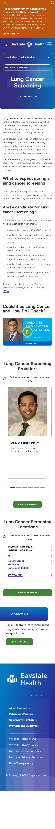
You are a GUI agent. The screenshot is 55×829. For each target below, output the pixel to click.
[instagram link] (26, 695)
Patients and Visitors (21, 714)
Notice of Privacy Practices (26, 757)
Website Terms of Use (23, 738)
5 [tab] (36, 487)
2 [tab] (18, 487)
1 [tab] (12, 487)
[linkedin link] (42, 695)
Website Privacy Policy (23, 745)
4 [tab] (30, 487)
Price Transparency (21, 763)
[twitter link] (31, 695)
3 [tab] (24, 487)
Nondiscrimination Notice (25, 751)
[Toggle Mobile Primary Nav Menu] (49, 44)
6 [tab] (42, 487)
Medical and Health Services (20, 57)
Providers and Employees (24, 725)
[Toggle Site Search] (5, 44)
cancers (21, 125)
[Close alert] (52, 3)
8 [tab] (48, 585)
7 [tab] (42, 585)
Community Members (22, 719)
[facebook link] (37, 695)
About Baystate (18, 708)
